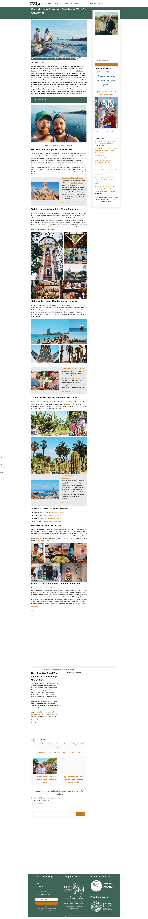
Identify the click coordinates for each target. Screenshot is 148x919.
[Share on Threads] (1, 450)
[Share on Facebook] (1, 447)
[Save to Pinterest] (1, 454)
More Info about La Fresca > (44, 540)
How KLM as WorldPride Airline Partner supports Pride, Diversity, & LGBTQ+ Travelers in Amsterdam (106, 189)
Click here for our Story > (69, 203)
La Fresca (78, 748)
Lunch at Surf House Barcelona (73, 368)
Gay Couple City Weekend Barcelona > (51, 518)
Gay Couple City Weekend (78, 744)
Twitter (39, 714)
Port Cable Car (70, 404)
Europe (66, 744)
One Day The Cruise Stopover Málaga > (52, 521)
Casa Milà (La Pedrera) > (57, 512)
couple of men (74, 93)
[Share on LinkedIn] (1, 457)
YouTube (44, 714)
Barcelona (37, 744)
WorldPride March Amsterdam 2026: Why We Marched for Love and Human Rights (106, 151)
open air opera (42, 752)
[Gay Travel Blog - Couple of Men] (34, 4)
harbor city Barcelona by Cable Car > (52, 515)
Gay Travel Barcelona (43, 748)
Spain (54, 69)
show (45, 99)
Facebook (34, 714)
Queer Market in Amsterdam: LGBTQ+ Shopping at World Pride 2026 (105, 179)
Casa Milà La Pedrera (48, 744)
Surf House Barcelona (78, 378)
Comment (81, 814)
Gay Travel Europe (57, 748)
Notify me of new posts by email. (42, 800)
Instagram (52, 714)
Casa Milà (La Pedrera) (77, 183)
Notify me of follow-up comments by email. (45, 798)
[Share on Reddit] (1, 461)
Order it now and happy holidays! (106, 131)
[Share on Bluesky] (1, 468)
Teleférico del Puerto (75, 752)
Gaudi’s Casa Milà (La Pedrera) (72, 178)
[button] (47, 256)
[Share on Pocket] (1, 464)
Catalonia (59, 744)
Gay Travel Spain (69, 748)
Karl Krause (35, 15)
